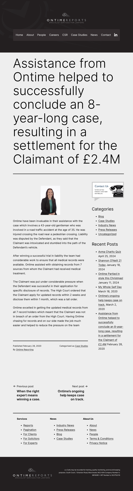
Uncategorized (107, 234)
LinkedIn (115, 35)
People (41, 34)
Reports (28, 425)
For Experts (30, 443)
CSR (65, 34)
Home (19, 34)
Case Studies (79, 34)
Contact (106, 34)
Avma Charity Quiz (109, 251)
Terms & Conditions (101, 438)
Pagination (29, 429)
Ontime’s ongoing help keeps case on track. (110, 300)
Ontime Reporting (25, 349)
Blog (101, 216)
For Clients (30, 434)
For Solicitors (31, 438)
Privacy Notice (98, 443)
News (94, 34)
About (30, 34)
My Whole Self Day (110, 287)
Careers (54, 34)
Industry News (107, 225)
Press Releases (107, 229)
